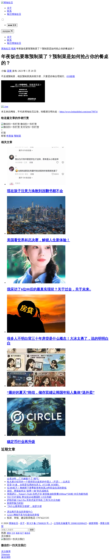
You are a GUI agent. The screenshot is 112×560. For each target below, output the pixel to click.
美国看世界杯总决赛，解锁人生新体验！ (38, 240)
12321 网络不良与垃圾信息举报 (23, 515)
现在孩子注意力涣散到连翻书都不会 (35, 191)
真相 (18, 533)
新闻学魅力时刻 (15, 503)
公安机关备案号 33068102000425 (70, 523)
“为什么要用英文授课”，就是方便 (24, 506)
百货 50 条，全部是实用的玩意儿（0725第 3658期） (33, 484)
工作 (13, 533)
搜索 (32, 530)
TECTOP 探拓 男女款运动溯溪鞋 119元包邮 (29, 497)
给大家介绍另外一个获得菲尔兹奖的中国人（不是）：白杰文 (38, 481)
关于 (9, 8)
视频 (13, 48)
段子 (22, 533)
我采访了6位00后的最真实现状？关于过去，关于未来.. (49, 289)
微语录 (27, 533)
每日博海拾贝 (14, 14)
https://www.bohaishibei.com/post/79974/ (79, 111)
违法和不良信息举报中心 (20, 511)
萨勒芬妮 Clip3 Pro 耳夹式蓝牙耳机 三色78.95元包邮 (33, 500)
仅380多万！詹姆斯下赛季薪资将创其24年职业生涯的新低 (36, 488)
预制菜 (17, 136)
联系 (9, 11)
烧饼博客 (93, 523)
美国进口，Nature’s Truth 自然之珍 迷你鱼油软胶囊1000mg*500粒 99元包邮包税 (47, 494)
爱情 (9, 533)
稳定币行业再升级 (21, 442)
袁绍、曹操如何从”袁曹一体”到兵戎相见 (28, 491)
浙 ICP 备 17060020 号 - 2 (39, 523)
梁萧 (9, 71)
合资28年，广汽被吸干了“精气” (23, 478)
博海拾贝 (5, 48)
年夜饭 (9, 136)
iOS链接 (70, 76)
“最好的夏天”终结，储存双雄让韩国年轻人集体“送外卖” (50, 392)
